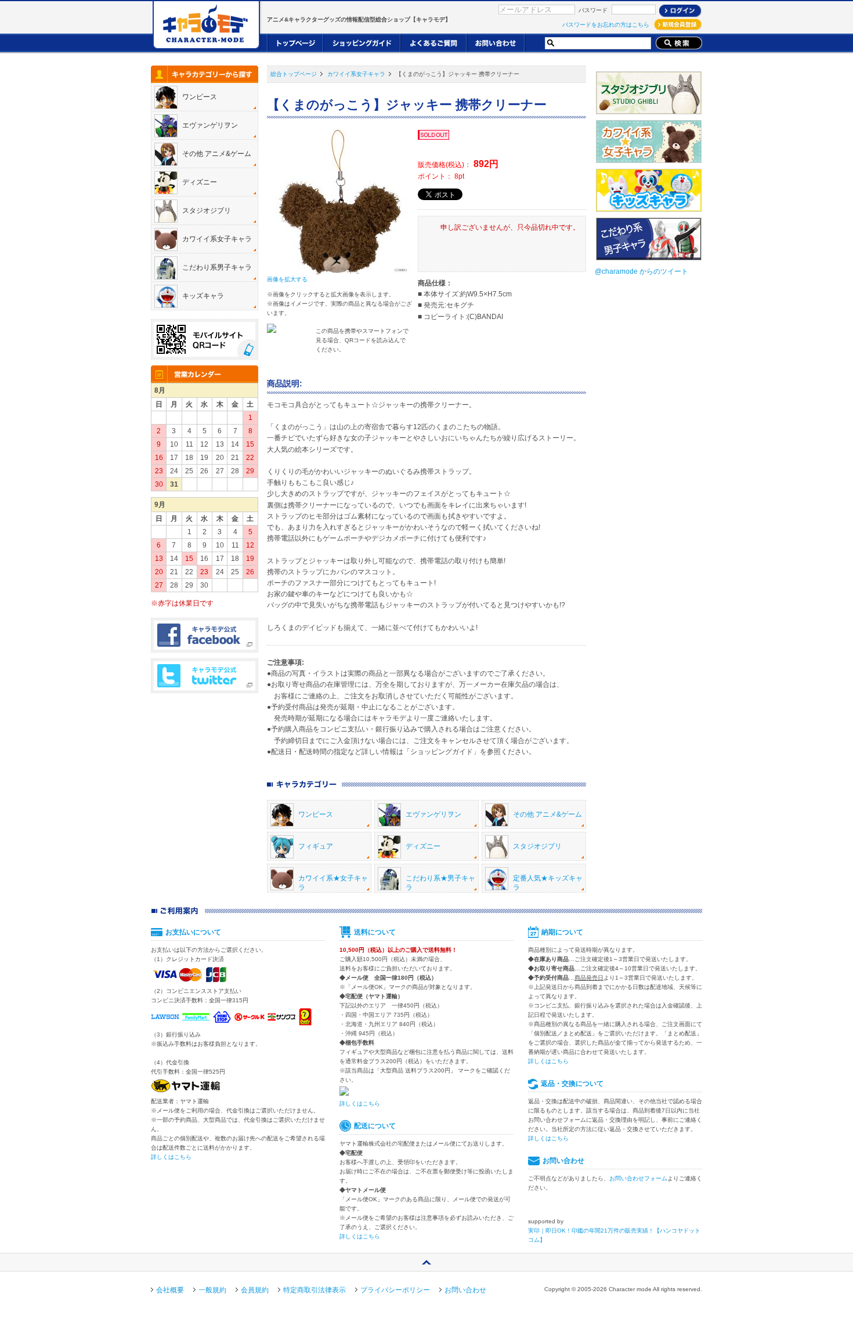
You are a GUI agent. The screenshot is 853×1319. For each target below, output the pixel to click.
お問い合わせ (465, 1290)
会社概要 (170, 1290)
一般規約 (212, 1290)
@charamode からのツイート (641, 271)
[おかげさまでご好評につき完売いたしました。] (434, 136)
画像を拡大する (287, 279)
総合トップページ (293, 74)
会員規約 (255, 1290)
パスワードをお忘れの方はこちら (605, 24)
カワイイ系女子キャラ (356, 74)
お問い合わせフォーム (638, 1178)
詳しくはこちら (171, 1157)
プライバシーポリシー (395, 1290)
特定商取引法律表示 (314, 1290)
